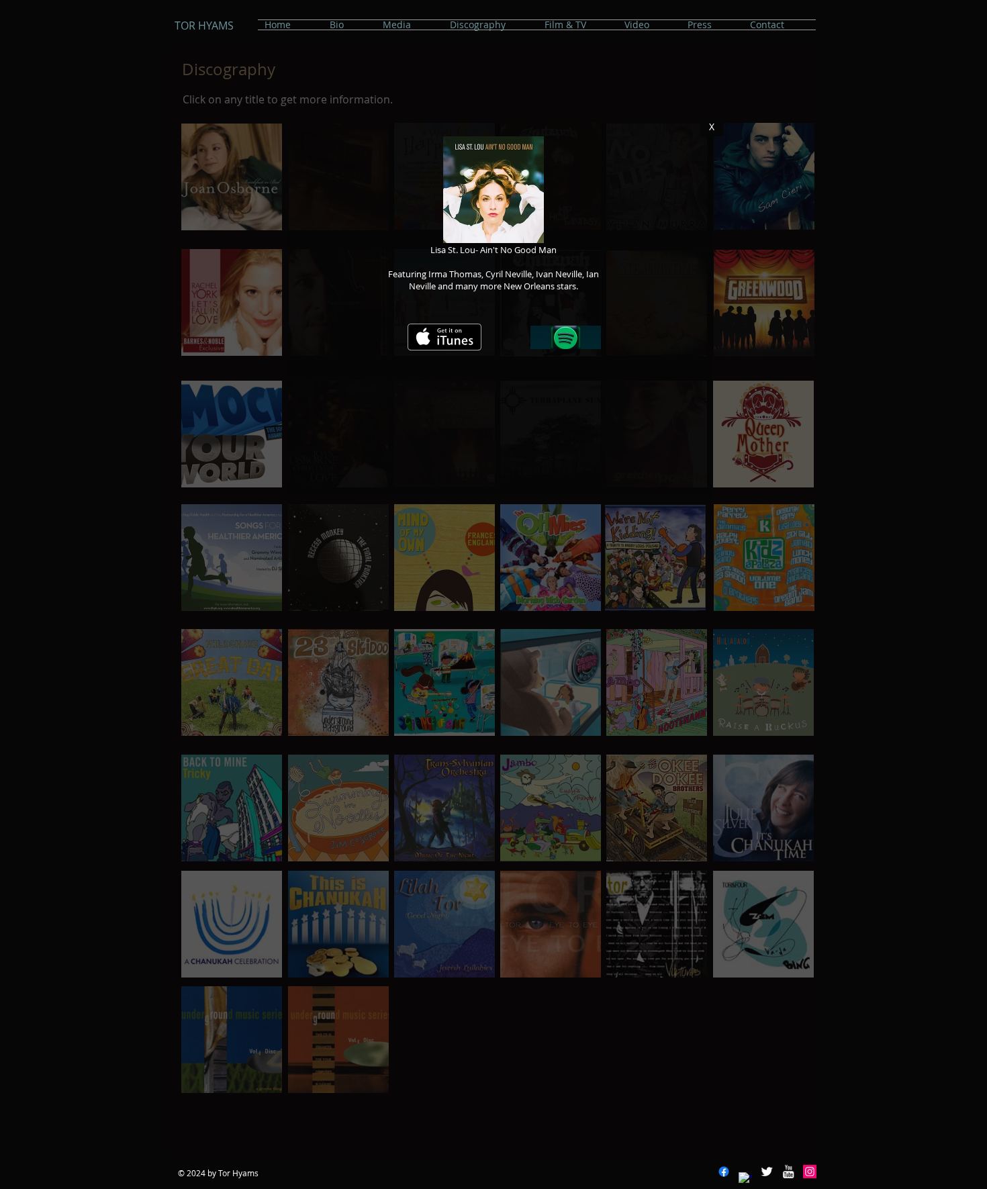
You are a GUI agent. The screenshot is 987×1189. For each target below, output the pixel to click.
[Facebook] (724, 1171)
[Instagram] (809, 1171)
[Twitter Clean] (766, 1171)
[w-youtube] (788, 1171)
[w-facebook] (745, 1179)
